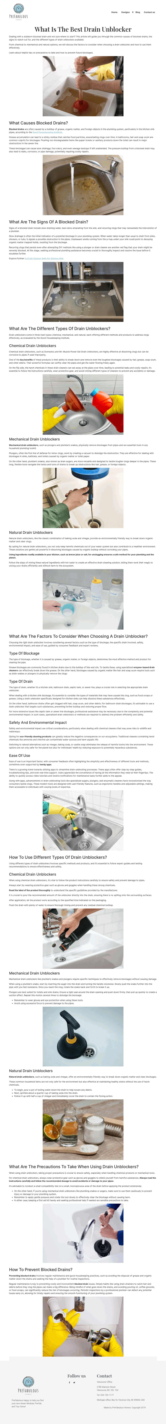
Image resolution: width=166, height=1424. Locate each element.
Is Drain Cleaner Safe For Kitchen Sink (44, 258)
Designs (125, 12)
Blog (138, 12)
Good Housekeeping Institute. (48, 132)
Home (114, 12)
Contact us (149, 12)
